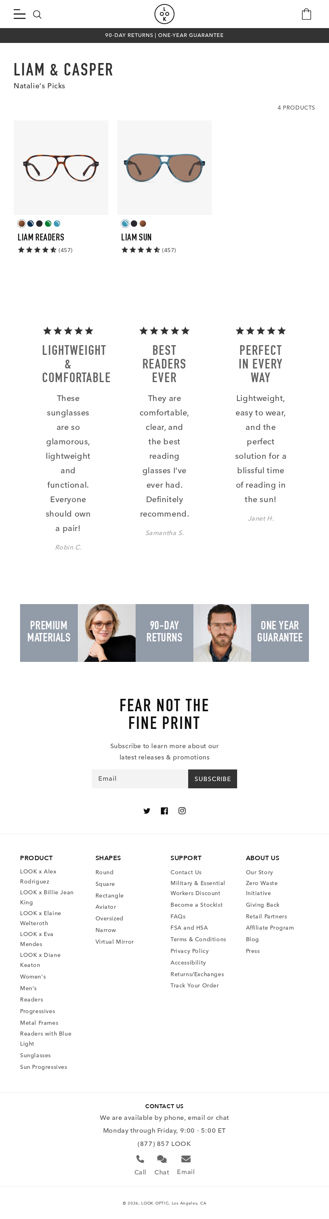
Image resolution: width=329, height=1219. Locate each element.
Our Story (259, 872)
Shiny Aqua (57, 224)
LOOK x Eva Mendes (37, 939)
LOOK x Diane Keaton (40, 960)
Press (253, 951)
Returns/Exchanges (197, 974)
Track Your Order (195, 985)
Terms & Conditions (198, 939)
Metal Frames (39, 1023)
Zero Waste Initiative (262, 888)
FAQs (178, 916)
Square (105, 884)
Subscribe (213, 779)
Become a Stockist (197, 905)
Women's (33, 976)
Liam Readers (41, 238)
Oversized (109, 918)
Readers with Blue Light (45, 1038)
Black (39, 224)
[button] (19, 14)
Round (104, 872)
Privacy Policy (190, 951)
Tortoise (22, 224)
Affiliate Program (270, 927)
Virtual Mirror (114, 941)
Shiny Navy (30, 224)
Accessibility (188, 962)
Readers (31, 999)
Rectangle (109, 895)
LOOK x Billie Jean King (47, 897)
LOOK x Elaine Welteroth (40, 918)
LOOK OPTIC (155, 1203)
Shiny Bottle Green (48, 224)
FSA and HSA (189, 927)
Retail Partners (266, 916)
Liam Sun (136, 238)
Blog (252, 939)
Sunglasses (35, 1055)
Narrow (106, 930)
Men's (28, 988)
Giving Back (263, 905)
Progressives (37, 1011)
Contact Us (186, 872)
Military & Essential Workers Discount (198, 888)
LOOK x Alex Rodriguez (38, 876)
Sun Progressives (43, 1067)
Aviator (105, 907)
